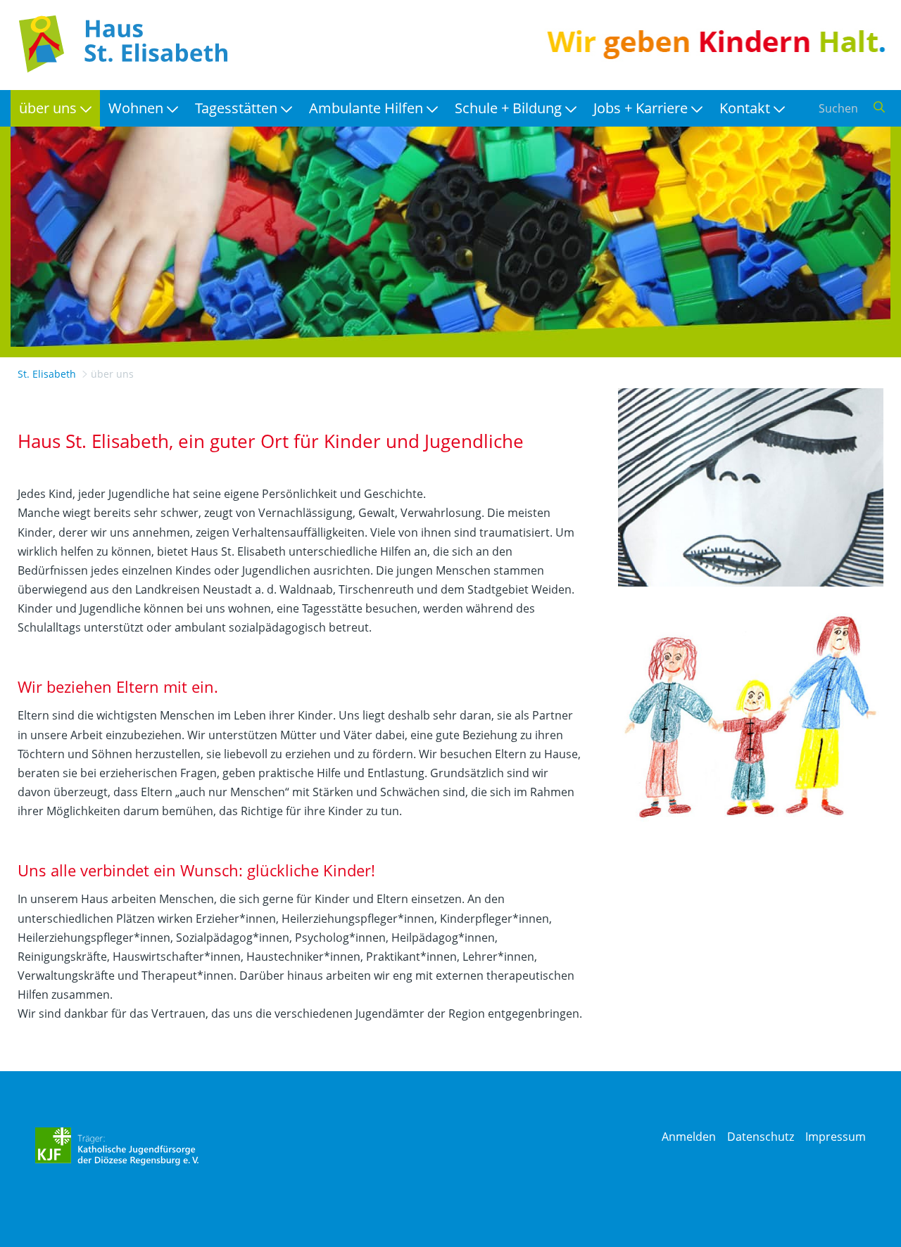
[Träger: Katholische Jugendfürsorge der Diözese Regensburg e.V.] (117, 1146)
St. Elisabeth (47, 374)
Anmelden (689, 1136)
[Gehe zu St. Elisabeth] (120, 44)
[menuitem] (55, 108)
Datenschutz (760, 1136)
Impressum (835, 1136)
